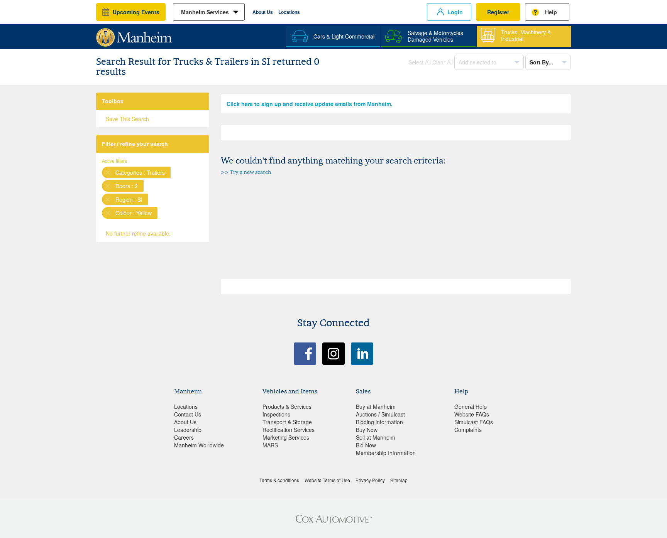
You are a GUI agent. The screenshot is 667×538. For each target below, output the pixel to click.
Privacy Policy (370, 480)
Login (455, 12)
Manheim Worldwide (199, 445)
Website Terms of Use (327, 480)
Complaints (468, 429)
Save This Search (127, 119)
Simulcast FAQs (473, 422)
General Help (470, 406)
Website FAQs (471, 414)
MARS (270, 445)
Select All (419, 62)
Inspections (276, 414)
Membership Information (386, 453)
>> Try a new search (246, 172)
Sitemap (399, 480)
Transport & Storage (287, 422)
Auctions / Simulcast (380, 414)
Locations (289, 11)
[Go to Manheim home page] (134, 35)
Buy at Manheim (376, 406)
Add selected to (478, 62)
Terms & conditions (279, 480)
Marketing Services (285, 437)
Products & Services (286, 406)
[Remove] (107, 172)
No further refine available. (138, 233)
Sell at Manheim (375, 437)
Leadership (187, 429)
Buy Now (367, 429)
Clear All (442, 62)
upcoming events (136, 12)
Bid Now (366, 445)
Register (498, 12)
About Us (262, 11)
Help (551, 12)
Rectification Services (288, 429)
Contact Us (187, 414)
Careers (184, 437)
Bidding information (379, 422)
